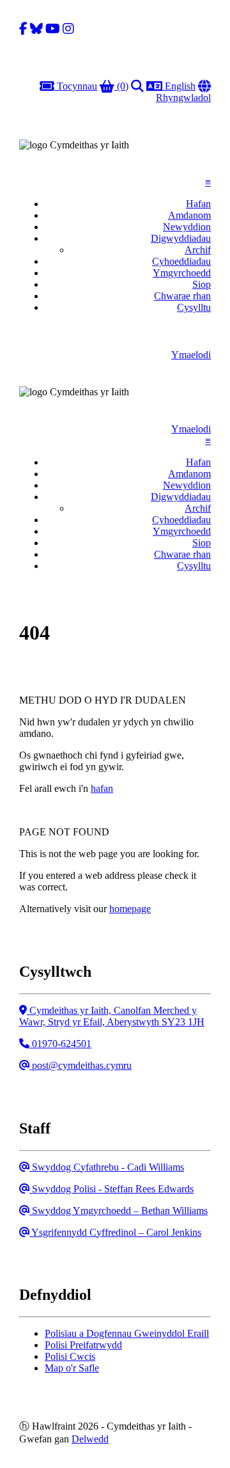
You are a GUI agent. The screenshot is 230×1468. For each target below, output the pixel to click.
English (178, 86)
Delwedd (90, 1438)
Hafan (198, 203)
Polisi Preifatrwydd (83, 1344)
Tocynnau (75, 86)
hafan (102, 788)
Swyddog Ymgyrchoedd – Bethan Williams (118, 1210)
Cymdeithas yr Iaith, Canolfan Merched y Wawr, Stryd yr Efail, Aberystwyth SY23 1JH (111, 1016)
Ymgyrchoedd (182, 272)
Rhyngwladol (183, 92)
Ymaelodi (191, 354)
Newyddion (187, 226)
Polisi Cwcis (70, 1356)
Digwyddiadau (181, 238)
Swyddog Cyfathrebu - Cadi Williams (106, 1167)
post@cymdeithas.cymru (80, 1065)
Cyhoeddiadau (181, 261)
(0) (121, 86)
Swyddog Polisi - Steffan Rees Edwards (111, 1188)
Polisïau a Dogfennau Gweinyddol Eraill (127, 1333)
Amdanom (189, 215)
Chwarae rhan (182, 295)
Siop (201, 284)
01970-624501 (60, 1043)
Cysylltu (194, 307)
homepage (130, 908)
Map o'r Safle (72, 1367)
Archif (198, 249)
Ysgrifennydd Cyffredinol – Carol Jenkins (115, 1232)
